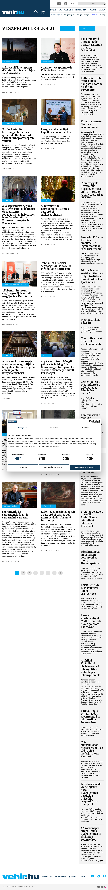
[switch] (42, 458)
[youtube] (59, 4)
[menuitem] (53, 10)
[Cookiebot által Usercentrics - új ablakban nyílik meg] (90, 421)
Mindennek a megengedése (85, 467)
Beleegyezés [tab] (22, 428)
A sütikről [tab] (85, 428)
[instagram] (72, 4)
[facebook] (65, 4)
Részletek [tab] (54, 428)
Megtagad (23, 467)
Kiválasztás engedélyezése (54, 467)
